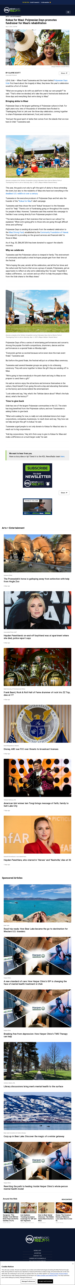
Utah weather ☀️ (46, 2)
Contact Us (37, 1255)
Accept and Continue (45, 1281)
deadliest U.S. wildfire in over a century (22, 194)
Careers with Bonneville (37, 1258)
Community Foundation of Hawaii (54, 232)
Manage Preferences (28, 1281)
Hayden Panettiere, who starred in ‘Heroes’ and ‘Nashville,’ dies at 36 (37, 860)
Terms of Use (54, 1273)
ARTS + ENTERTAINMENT (13, 16)
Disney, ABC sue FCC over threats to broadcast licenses (31, 749)
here (62, 456)
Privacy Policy (63, 1273)
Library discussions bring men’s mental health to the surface (33, 1086)
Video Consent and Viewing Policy (47, 1275)
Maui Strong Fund (16, 232)
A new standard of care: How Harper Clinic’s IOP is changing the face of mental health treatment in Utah (35, 982)
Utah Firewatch (34, 2)
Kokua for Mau (25, 201)
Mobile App (37, 1250)
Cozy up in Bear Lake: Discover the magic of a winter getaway (34, 1136)
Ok (73, 1263)
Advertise (37, 1253)
